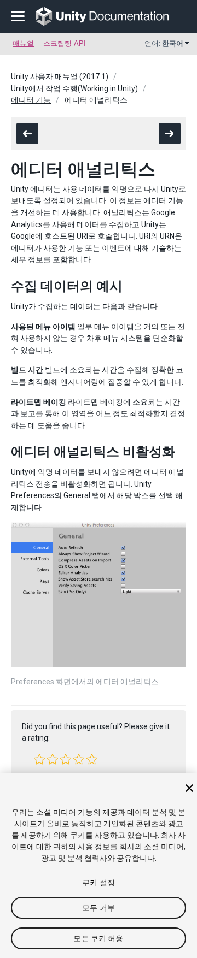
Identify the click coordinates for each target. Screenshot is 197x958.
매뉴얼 (23, 43)
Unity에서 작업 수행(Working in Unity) (74, 88)
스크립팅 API (64, 43)
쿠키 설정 (98, 882)
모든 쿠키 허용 (98, 938)
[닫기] (189, 788)
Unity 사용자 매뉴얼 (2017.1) (59, 76)
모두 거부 (98, 907)
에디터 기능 (31, 100)
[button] (39, 759)
